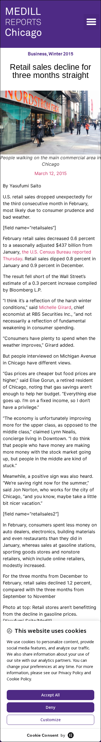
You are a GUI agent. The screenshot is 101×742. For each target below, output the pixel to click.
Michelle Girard (54, 307)
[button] (91, 22)
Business (37, 54)
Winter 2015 (61, 54)
